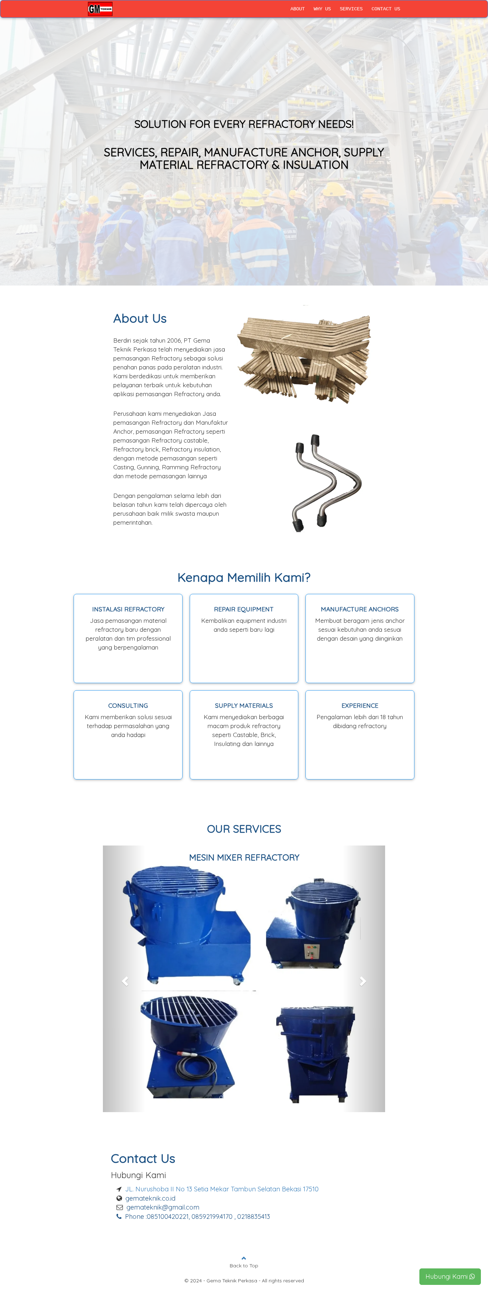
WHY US (322, 9)
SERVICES (351, 9)
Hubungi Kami (446, 1276)
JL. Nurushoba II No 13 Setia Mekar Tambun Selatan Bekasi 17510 (222, 1116)
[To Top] (244, 1185)
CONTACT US (386, 9)
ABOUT (297, 9)
